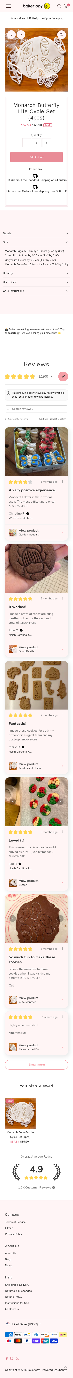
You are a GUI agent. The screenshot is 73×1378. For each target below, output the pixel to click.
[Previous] (11, 34)
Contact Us (12, 1309)
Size (5, 242)
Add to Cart (37, 157)
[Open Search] (59, 6)
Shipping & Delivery (17, 1284)
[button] (51, 376)
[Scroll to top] (65, 1367)
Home (13, 18)
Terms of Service (15, 1221)
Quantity (36, 135)
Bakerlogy (33, 1369)
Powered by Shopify (54, 1369)
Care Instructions (13, 290)
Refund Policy (13, 1296)
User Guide (10, 282)
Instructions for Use (17, 1302)
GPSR (9, 1228)
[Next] (21, 34)
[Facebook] (7, 1359)
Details (7, 233)
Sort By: (43, 418)
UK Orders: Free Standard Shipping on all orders (36, 179)
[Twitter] (17, 1359)
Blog (8, 1259)
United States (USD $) (24, 1324)
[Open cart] (66, 6)
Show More (20, 506)
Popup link (35, 169)
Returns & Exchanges (18, 1290)
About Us (10, 1253)
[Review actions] (62, 481)
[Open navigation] (8, 6)
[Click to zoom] (61, 34)
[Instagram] (11, 1359)
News (8, 1265)
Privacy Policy (13, 1234)
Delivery (8, 273)
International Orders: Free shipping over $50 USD (36, 191)
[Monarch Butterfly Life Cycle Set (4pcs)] (20, 1113)
